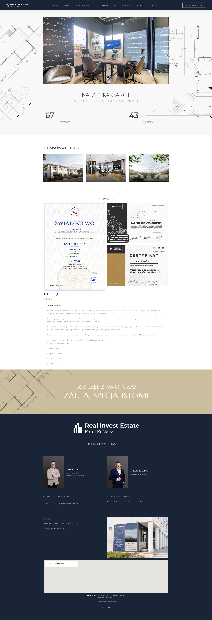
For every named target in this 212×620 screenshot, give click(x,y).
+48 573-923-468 (63, 496)
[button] (194, 5)
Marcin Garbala (53, 349)
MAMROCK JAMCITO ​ (56, 358)
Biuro (48, 518)
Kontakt (154, 5)
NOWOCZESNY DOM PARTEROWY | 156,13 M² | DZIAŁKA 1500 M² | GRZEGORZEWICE (149, 169)
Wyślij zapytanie (108, 5)
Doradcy (126, 5)
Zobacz (63, 175)
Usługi (67, 5)
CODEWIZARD (112, 601)
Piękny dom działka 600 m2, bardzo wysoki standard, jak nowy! (106, 169)
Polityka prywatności (106, 597)
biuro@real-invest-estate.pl (67, 504)
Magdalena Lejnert (55, 353)
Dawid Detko (53, 363)
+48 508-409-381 (123, 496)
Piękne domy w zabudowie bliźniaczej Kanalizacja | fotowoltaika (63, 169)
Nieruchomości (83, 5)
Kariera (140, 5)
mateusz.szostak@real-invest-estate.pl (129, 502)
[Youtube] (109, 607)
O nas (55, 5)
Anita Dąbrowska (54, 305)
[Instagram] (103, 607)
